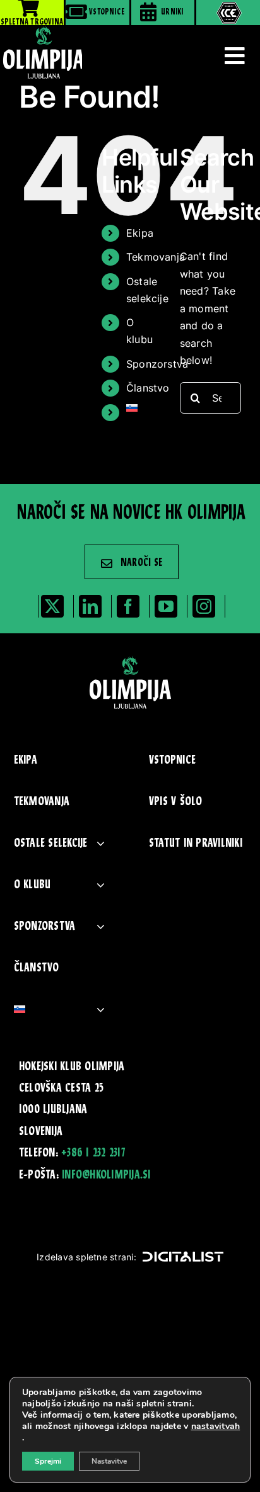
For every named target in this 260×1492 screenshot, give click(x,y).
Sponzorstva (157, 364)
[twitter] (52, 606)
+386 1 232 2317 (93, 1153)
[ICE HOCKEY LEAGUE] (228, 12)
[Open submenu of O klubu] (100, 885)
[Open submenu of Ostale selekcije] (100, 843)
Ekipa (139, 233)
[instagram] (203, 606)
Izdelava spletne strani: (86, 1257)
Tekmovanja (155, 257)
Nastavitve (109, 1461)
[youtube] (166, 606)
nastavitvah (215, 1426)
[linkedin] (90, 606)
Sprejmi (48, 1461)
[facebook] (128, 606)
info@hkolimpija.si (106, 1175)
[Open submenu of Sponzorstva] (100, 927)
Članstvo (148, 387)
